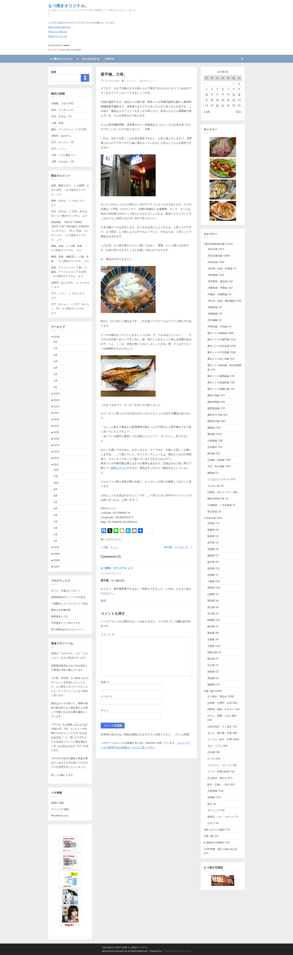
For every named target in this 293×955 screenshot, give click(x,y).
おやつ (211, 823)
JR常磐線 (212, 274)
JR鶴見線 (212, 307)
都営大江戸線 (214, 414)
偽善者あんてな (59, 616)
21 (228, 99)
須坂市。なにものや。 (63, 282)
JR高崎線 (212, 313)
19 (217, 99)
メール (106, 696)
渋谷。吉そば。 (59, 211)
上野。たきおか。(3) (62, 161)
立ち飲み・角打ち (217, 778)
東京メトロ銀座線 (217, 333)
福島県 (211, 555)
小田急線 (212, 440)
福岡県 (211, 684)
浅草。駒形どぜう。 (62, 185)
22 (233, 99)
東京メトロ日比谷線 (218, 345)
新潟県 (211, 600)
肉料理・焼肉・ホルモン (220, 709)
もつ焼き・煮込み (217, 696)
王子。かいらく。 (61, 304)
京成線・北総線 (215, 459)
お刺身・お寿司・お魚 (219, 702)
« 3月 (207, 111)
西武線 (211, 453)
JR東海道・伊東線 (217, 287)
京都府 (211, 639)
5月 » (239, 111)
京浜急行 (212, 447)
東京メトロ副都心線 (218, 388)
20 (222, 99)
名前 (105, 682)
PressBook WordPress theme (177, 951)
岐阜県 (211, 626)
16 (239, 94)
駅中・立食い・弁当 (218, 784)
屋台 (209, 803)
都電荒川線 (213, 421)
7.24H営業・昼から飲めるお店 (220, 849)
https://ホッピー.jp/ (57, 36)
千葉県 (211, 581)
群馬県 (211, 568)
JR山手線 (212, 249)
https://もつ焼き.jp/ (57, 31)
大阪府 (211, 645)
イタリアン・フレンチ (219, 765)
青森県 (211, 529)
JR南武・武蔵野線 (217, 294)
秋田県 (211, 536)
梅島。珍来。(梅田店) (63, 256)
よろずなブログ (66, 745)
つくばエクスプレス (218, 479)
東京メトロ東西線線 (218, 376)
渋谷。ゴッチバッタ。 (63, 109)
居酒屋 (211, 797)
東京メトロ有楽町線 (218, 382)
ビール (211, 758)
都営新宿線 (213, 408)
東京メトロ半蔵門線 (218, 339)
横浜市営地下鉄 (215, 498)
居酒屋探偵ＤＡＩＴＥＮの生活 (68, 597)
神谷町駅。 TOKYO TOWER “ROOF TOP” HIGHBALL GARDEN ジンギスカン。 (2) (70, 226)
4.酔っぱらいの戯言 (214, 829)
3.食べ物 (208, 691)
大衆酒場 (109, 539)
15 (233, 94)
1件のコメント (150, 81)
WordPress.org (59, 815)
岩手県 (211, 542)
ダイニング (213, 810)
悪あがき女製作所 (61, 609)
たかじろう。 (131, 80)
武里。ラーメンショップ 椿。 (67, 267)
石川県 (211, 613)
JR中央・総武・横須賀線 (221, 300)
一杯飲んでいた (118, 467)
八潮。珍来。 (58, 122)
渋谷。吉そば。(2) (61, 116)
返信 (103, 600)
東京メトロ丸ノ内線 (218, 358)
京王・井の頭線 (215, 466)
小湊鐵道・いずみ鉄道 (219, 504)
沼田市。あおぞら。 (62, 135)
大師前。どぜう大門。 (63, 103)
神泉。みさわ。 (59, 200)
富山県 (211, 607)
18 (212, 99)
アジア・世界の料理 (218, 771)
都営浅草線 (213, 401)
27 (222, 105)
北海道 (211, 523)
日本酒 (211, 752)
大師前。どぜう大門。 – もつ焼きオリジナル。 (70, 190)
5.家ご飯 (208, 836)
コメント (107, 634)
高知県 (211, 678)
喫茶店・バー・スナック (220, 816)
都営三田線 (213, 395)
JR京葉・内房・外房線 (219, 268)
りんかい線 (213, 485)
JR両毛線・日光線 (217, 326)
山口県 (211, 665)
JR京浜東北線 (214, 255)
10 (206, 94)
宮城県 (211, 549)
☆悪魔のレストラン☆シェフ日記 (69, 603)
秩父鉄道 (212, 511)
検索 (53, 71)
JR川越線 (212, 320)
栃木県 (211, 561)
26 (217, 105)
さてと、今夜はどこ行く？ (65, 590)
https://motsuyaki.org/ (59, 27)
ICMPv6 (109, 58)
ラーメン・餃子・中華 (219, 739)
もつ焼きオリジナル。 (68, 5)
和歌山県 (212, 652)
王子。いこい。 (59, 148)
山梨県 (211, 594)
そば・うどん (214, 745)
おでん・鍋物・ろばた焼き (222, 715)
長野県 (211, 587)
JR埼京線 (212, 262)
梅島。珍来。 (58, 245)
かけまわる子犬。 (92, 58)
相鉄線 (211, 472)
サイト (105, 710)
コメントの (60, 809)
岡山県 (211, 658)
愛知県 (211, 632)
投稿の (57, 802)
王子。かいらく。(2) (62, 142)
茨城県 (211, 574)
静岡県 (211, 620)
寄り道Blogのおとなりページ (67, 629)
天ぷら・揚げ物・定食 (219, 732)
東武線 (117, 539)
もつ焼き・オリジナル (114, 568)
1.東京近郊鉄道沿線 (214, 243)
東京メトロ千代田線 (218, 352)
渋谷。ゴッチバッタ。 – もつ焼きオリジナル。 (70, 235)
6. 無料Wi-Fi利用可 (214, 842)
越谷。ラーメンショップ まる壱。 (70, 129)
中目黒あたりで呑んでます (65, 622)
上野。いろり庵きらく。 (64, 154)
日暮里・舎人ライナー (219, 492)
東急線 (211, 427)
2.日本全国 (210, 517)
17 (206, 99)
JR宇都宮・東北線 (217, 281)
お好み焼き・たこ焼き (219, 726)
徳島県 (211, 671)
